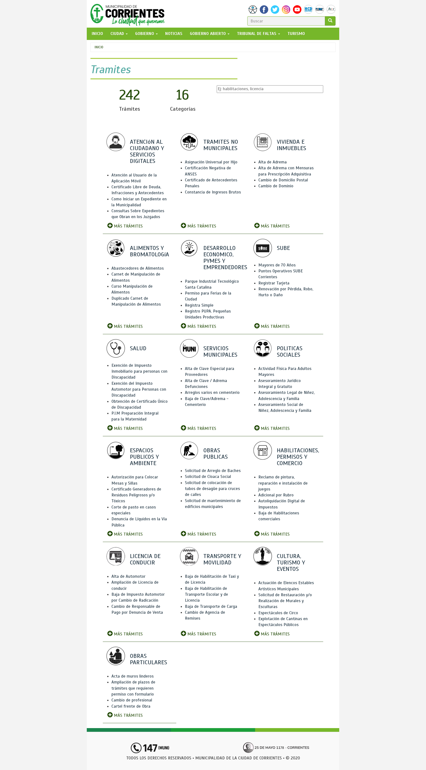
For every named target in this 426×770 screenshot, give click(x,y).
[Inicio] (129, 13)
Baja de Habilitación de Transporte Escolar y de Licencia (206, 594)
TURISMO (296, 33)
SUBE (283, 248)
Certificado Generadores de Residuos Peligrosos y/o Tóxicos (136, 495)
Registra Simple (199, 305)
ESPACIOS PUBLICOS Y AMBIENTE (144, 457)
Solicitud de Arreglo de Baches (213, 470)
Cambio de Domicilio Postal (283, 180)
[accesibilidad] (252, 9)
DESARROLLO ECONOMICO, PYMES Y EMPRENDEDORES (225, 257)
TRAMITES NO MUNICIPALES (220, 145)
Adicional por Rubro (276, 495)
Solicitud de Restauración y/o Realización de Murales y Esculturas (285, 601)
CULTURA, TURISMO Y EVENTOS (291, 562)
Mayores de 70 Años (277, 265)
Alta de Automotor (128, 576)
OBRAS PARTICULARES (148, 659)
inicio (97, 33)
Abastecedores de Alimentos (137, 268)
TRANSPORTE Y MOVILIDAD (222, 559)
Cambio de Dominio (275, 186)
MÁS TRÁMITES (128, 226)
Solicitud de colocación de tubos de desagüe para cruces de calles (212, 488)
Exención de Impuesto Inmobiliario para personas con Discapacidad (139, 371)
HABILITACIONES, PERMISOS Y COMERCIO (298, 457)
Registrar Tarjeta (273, 283)
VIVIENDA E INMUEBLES (291, 145)
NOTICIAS (173, 33)
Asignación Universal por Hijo (211, 162)
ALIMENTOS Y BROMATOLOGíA (149, 251)
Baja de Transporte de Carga (211, 606)
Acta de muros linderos (132, 676)
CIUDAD (117, 33)
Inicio (98, 47)
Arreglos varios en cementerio (212, 392)
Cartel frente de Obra (130, 706)
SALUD (138, 348)
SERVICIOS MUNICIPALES (220, 351)
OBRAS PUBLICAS (215, 453)
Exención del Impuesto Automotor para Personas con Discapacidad (138, 389)
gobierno (145, 33)
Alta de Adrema (272, 162)
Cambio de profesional (131, 700)
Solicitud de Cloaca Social (208, 476)
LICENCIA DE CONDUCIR (145, 559)
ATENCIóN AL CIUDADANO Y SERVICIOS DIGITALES (147, 151)
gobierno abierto (208, 33)
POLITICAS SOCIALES (289, 351)
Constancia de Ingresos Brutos (213, 192)
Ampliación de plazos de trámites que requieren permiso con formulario (133, 688)
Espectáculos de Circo (278, 612)
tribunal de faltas (257, 33)
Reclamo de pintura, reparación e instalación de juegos (283, 483)
